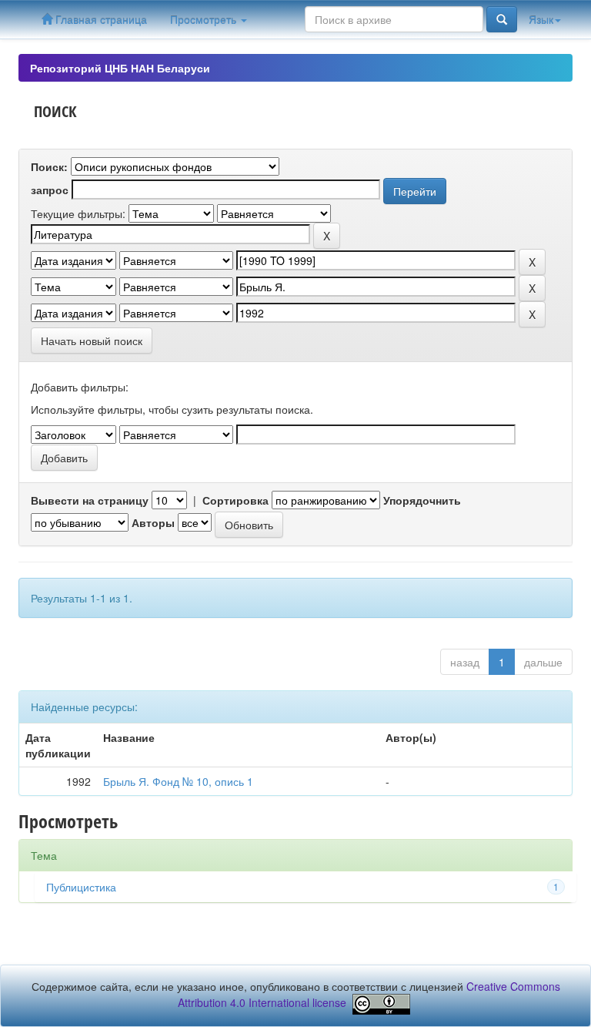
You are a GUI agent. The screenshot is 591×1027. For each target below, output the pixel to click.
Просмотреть (204, 19)
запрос (49, 189)
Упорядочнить (422, 500)
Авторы (153, 522)
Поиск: (49, 166)
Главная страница (99, 19)
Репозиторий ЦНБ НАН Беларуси (120, 68)
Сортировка (235, 500)
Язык (541, 19)
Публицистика (81, 886)
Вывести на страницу (90, 500)
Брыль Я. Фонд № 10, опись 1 (178, 781)
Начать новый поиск (91, 340)
